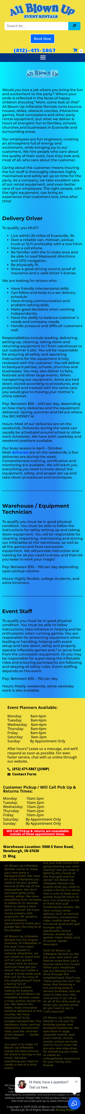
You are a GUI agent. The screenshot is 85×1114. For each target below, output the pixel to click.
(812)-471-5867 (34, 50)
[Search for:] (37, 26)
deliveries (20, 452)
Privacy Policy (65, 1109)
